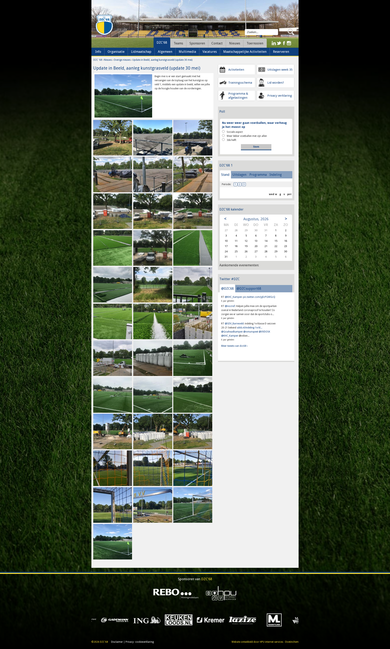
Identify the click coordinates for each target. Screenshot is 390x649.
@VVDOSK (264, 331)
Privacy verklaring (279, 95)
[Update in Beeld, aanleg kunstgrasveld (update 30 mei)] (123, 95)
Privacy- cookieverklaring (140, 641)
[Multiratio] (116, 619)
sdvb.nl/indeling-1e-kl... (249, 327)
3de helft (231, 140)
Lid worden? (275, 82)
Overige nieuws (122, 59)
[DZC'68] (104, 25)
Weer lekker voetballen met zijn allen (247, 136)
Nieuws (108, 59)
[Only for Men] (180, 619)
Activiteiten (236, 69)
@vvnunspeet (250, 331)
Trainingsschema (240, 82)
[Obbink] (149, 619)
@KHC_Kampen (233, 297)
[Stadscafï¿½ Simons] (244, 619)
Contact (217, 43)
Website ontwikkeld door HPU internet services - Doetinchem (265, 641)
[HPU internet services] (221, 593)
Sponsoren (197, 43)
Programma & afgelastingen (238, 95)
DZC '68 (97, 59)
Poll (222, 111)
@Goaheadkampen (232, 331)
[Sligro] (212, 619)
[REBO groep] (176, 593)
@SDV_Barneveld (234, 323)
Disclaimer (117, 641)
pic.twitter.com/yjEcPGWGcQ (259, 297)
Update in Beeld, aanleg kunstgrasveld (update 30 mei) (162, 59)
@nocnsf (230, 306)
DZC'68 (162, 42)
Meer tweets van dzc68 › (234, 345)
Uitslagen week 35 (279, 69)
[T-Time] (276, 619)
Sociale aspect (235, 132)
